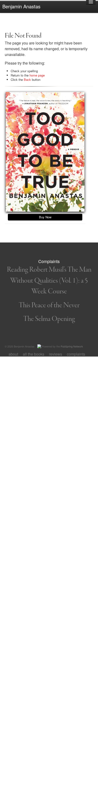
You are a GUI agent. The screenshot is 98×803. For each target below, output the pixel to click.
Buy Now (45, 217)
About (13, 354)
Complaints (76, 354)
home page (37, 75)
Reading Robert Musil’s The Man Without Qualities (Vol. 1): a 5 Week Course (49, 280)
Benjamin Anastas (21, 6)
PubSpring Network (72, 346)
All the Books (33, 354)
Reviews (55, 354)
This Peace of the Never (49, 305)
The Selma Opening (49, 319)
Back (27, 79)
